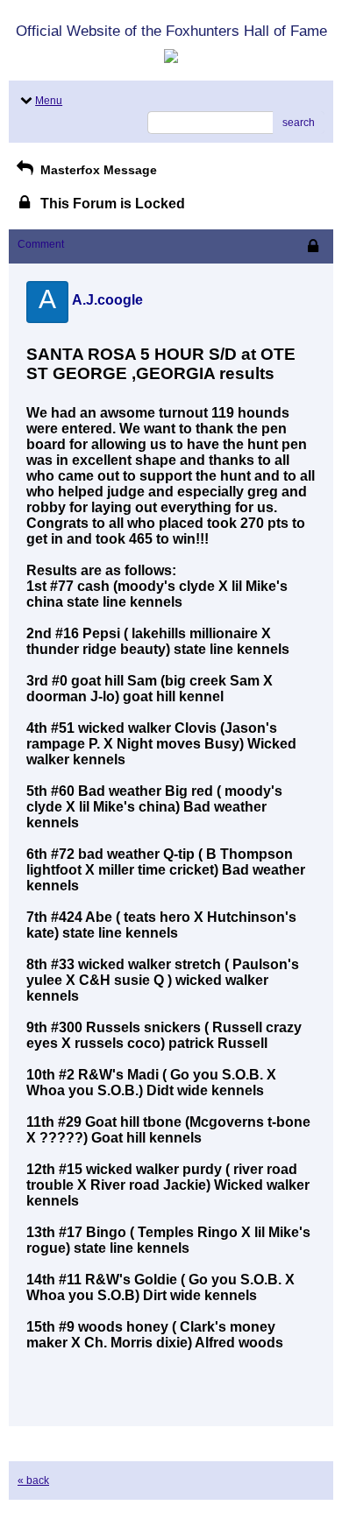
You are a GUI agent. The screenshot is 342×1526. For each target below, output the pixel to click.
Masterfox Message (97, 170)
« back (33, 1480)
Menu (48, 101)
